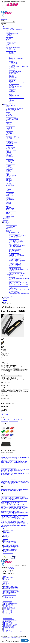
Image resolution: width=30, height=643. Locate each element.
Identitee (8, 166)
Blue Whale (8, 124)
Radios (10, 94)
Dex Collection (9, 141)
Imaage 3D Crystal (10, 167)
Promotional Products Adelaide (10, 541)
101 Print (8, 106)
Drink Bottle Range (10, 143)
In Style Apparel (9, 169)
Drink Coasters (9, 145)
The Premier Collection (11, 209)
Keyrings (8, 39)
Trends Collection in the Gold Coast (17, 273)
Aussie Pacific (9, 115)
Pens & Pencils (11, 419)
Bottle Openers (12, 59)
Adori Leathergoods (10, 110)
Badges (10, 56)
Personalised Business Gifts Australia (17, 255)
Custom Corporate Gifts (14, 244)
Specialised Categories (14, 95)
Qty (1, 373)
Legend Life (9, 174)
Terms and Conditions (8, 553)
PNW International (10, 195)
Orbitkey (8, 190)
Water (10, 101)
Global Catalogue (10, 160)
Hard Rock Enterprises (11, 162)
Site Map (5, 551)
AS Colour (8, 114)
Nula (7, 188)
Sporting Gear (12, 96)
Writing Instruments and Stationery (16, 98)
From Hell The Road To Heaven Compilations (19, 284)
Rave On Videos (9, 296)
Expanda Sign (9, 154)
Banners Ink (9, 120)
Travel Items (11, 100)
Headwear (8, 38)
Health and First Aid (13, 72)
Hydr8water (8, 165)
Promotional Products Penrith (9, 550)
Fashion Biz (8, 155)
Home (4, 26)
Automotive (11, 53)
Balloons (11, 57)
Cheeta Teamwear (10, 133)
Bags (7, 30)
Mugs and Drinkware (11, 42)
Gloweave (8, 161)
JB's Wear (8, 170)
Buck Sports (9, 127)
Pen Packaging (19, 419)
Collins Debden (9, 134)
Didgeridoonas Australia (11, 142)
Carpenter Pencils (13, 62)
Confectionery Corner (11, 136)
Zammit (8, 217)
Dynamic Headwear (10, 147)
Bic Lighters (9, 122)
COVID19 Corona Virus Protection (14, 29)
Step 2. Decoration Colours (7, 366)
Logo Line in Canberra (14, 253)
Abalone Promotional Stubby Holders (14, 108)
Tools (10, 99)
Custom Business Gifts (14, 242)
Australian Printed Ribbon (12, 118)
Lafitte (7, 173)
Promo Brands (9, 198)
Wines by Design (10, 216)
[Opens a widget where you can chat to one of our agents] (25, 640)
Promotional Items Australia (15, 265)
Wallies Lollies (9, 214)
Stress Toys (8, 44)
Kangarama (8, 171)
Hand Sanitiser (6, 218)
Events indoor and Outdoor (15, 71)
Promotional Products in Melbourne (17, 260)
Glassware (11, 75)
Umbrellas (11, 103)
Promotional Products (8, 28)
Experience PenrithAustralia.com (14, 637)
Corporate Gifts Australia (14, 237)
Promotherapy (9, 203)
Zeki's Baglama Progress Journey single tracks (19, 289)
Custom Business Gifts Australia (16, 241)
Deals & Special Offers (11, 49)
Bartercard (5, 220)
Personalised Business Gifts (15, 254)
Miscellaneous (12, 85)
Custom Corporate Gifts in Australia (17, 245)
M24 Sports (8, 178)
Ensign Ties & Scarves (11, 150)
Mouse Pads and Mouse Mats (15, 86)
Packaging (11, 90)
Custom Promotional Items (15, 246)
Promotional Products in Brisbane (10, 542)
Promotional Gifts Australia (15, 264)
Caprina (8, 129)
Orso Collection (9, 193)
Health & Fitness (12, 79)
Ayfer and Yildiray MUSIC (12, 119)
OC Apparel (9, 189)
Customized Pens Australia (15, 249)
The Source (8, 212)
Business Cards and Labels (12, 33)
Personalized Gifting (13, 256)
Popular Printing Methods (11, 225)
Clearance (8, 48)
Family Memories (13, 288)
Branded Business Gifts (14, 232)
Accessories (11, 52)
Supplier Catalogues (10, 105)
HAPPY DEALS (13, 77)
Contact (5, 300)
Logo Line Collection (11, 175)
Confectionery (9, 34)
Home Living (12, 80)
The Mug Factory (10, 208)
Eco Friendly (12, 70)
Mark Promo (9, 180)
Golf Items (11, 76)
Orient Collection (10, 192)
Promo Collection (10, 199)
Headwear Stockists (10, 164)
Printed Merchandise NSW (15, 258)
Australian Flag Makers (11, 117)
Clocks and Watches (13, 63)
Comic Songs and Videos (14, 281)
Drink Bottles (9, 35)
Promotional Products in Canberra (10, 544)
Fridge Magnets (9, 37)
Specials (5, 221)
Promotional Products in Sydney (10, 549)
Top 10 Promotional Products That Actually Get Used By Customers (18, 270)
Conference (11, 67)
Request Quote (4, 410)
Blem (7, 123)
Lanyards (8, 40)
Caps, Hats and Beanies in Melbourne (17, 235)
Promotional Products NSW (15, 263)
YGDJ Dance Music (13, 291)
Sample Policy (9, 230)
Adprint (8, 112)
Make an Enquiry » (5, 411)
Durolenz (8, 146)
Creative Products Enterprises (12, 137)
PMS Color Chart (10, 228)
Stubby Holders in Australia (15, 268)
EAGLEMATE (9, 148)
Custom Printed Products (14, 248)
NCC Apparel (9, 183)
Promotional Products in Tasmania (16, 261)
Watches (13, 65)
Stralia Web (5, 637)
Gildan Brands (9, 159)
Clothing (8, 32)
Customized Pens (10, 43)
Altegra (7, 113)
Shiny (7, 206)
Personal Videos (9, 227)
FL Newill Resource (10, 156)
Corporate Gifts (12, 68)
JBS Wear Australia (13, 251)
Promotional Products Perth (15, 267)
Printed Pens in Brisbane (14, 259)
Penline (7, 194)
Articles (8, 231)
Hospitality (11, 81)
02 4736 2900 (11, 567)
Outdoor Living (12, 89)
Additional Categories (11, 51)
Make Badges (9, 179)
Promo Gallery (9, 201)
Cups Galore (9, 138)
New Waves (9, 184)
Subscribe (5, 298)
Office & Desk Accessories (15, 87)
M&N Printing (9, 176)
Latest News (9, 223)
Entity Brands (9, 151)
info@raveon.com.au (12, 571)
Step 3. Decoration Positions (7, 367)
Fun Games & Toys (13, 73)
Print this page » (4, 414)
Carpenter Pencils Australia (15, 236)
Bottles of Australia (10, 126)
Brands (4, 104)
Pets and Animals (13, 93)
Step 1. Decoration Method (6, 363)
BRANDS (11, 61)
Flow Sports (9, 157)
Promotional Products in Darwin (10, 545)
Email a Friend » (4, 413)
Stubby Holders (9, 46)
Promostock (8, 202)
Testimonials (6, 297)
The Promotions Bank (11, 211)
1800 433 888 (4, 19)
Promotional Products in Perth (10, 547)
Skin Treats (8, 207)
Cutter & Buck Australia (11, 140)
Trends (7, 213)
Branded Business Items (14, 234)
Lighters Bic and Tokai (14, 84)
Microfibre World (10, 181)
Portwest (8, 197)
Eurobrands (8, 152)
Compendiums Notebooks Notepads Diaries (18, 66)
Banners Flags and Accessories (16, 58)
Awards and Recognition (14, 54)
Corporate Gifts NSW (14, 239)
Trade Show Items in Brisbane (15, 272)
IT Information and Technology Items (17, 82)
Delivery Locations (10, 226)
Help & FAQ (6, 222)
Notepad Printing (10, 185)
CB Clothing (9, 132)
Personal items (12, 91)
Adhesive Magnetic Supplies (12, 109)
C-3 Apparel (9, 128)
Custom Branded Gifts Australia (16, 240)
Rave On (8, 204)
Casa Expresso (9, 131)
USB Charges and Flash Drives (13, 47)
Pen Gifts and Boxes (13, 421)
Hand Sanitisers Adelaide (14, 250)
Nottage (8, 187)
